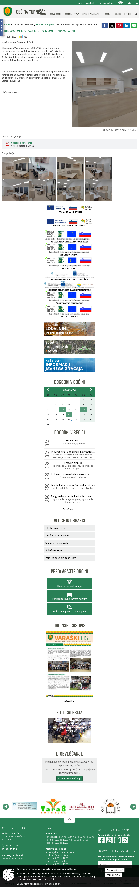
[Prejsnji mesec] (48, 389)
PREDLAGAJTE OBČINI (69, 571)
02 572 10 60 (12, 845)
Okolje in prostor (55, 528)
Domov (6, 24)
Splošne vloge (53, 550)
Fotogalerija (69, 713)
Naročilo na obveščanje (69, 778)
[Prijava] (137, 3)
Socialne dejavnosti (56, 543)
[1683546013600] (43, 167)
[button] (48, 731)
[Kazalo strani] (129, 3)
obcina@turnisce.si (12, 855)
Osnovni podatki (14, 828)
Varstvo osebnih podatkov (60, 557)
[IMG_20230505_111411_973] (98, 190)
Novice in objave (45, 24)
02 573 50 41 (12, 849)
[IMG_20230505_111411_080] (71, 167)
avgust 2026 (69, 389)
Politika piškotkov (52, 883)
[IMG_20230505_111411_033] (15, 167)
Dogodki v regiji (69, 432)
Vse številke (68, 701)
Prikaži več (68, 509)
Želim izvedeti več (115, 870)
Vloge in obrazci (69, 520)
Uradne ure (53, 828)
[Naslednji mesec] (91, 389)
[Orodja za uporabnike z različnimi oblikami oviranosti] (120, 2)
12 (62, 409)
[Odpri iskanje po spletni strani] (136, 14)
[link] (104, 25)
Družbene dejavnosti (57, 535)
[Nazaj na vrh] (69, 820)
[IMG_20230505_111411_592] (98, 167)
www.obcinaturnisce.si (13, 858)
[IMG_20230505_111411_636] (43, 190)
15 (83, 409)
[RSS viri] (125, 839)
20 (69, 414)
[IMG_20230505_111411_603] (15, 190)
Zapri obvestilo (114, 874)
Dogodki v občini (69, 382)
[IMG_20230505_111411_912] (71, 190)
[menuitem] (55, 11)
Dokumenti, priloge (12, 136)
